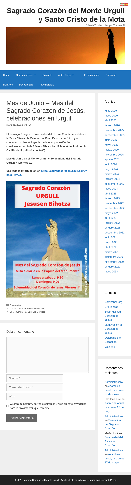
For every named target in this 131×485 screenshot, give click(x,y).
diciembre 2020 (114, 256)
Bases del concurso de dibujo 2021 (27, 308)
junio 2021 (111, 237)
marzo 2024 (112, 174)
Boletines (8, 84)
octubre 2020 (112, 266)
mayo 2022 (111, 213)
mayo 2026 (111, 115)
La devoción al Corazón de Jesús (113, 328)
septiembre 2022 (114, 208)
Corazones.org (113, 301)
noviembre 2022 (114, 203)
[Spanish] (126, 4)
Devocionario (26, 84)
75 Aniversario (46, 84)
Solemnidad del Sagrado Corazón (113, 424)
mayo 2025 (111, 144)
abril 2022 (110, 217)
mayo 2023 (111, 188)
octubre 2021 (112, 227)
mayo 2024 (111, 169)
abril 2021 (110, 247)
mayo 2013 (111, 271)
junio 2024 (111, 164)
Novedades (15, 305)
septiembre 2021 (114, 232)
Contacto (47, 75)
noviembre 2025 (114, 130)
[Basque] (122, 4)
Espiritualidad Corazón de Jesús (113, 315)
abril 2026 (110, 120)
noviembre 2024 (114, 154)
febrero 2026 (112, 125)
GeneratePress (108, 480)
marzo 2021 (112, 252)
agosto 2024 (112, 159)
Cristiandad (111, 306)
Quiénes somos (24, 75)
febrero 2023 (112, 198)
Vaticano (110, 346)
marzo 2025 (112, 149)
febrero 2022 (112, 222)
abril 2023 (110, 193)
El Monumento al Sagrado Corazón (28, 311)
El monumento (91, 75)
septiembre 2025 (114, 135)
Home (6, 75)
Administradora (114, 382)
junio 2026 (111, 110)
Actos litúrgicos (66, 75)
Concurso (111, 75)
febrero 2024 (112, 178)
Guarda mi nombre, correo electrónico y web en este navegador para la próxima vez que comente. (48, 406)
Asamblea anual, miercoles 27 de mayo (114, 390)
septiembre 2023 (114, 183)
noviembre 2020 (114, 261)
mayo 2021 (111, 242)
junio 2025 (111, 139)
